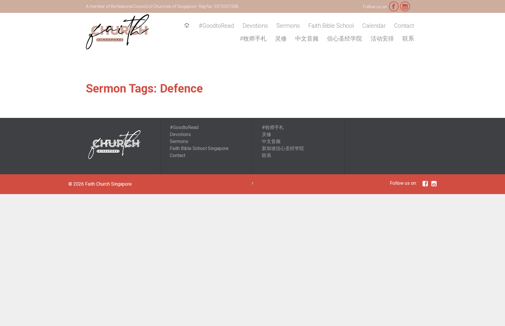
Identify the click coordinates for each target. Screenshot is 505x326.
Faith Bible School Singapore (199, 148)
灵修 (266, 134)
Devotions (180, 134)
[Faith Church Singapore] (117, 32)
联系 (266, 155)
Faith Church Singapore (108, 184)
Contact (177, 155)
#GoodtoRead (184, 127)
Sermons (179, 141)
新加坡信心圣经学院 (283, 148)
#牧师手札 (273, 127)
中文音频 (271, 141)
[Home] (188, 26)
